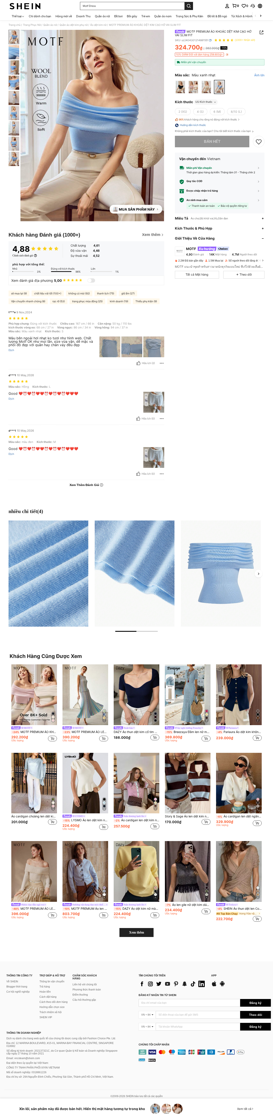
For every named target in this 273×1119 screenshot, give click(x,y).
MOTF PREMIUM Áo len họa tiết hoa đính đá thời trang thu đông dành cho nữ (85, 908)
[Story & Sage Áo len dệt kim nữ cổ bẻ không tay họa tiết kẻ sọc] (188, 783)
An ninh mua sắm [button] (197, 200)
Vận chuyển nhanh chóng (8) (28, 301)
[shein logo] (25, 6)
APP (213, 975)
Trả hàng (44, 986)
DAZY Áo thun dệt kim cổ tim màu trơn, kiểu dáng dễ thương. (136, 732)
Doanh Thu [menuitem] (83, 16)
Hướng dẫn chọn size (52, 1007)
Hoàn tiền (45, 991)
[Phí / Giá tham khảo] (204, 48)
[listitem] (34, 705)
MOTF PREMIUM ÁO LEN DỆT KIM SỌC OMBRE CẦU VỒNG (85, 732)
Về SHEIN (12, 981)
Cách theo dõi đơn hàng (53, 1001)
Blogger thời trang (16, 986)
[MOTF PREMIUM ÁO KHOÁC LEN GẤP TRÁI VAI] (34, 694)
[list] (173, 984)
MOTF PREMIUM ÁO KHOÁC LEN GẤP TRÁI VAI (34, 732)
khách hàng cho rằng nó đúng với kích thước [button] (208, 119)
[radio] (180, 87)
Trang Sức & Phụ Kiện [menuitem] (189, 16)
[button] (252, 6)
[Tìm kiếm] (188, 6)
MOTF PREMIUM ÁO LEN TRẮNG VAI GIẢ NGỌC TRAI (34, 908)
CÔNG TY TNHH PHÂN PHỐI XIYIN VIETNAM (33, 1067)
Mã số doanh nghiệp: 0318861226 (26, 1072)
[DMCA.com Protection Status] (152, 1059)
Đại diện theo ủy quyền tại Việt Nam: (27, 1062)
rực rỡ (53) (58, 301)
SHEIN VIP (45, 1017)
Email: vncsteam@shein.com (23, 1058)
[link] (235, 5)
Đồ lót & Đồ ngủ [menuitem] (217, 16)
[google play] (222, 985)
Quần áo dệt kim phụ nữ (74, 24)
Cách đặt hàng (48, 996)
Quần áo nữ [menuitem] (102, 16)
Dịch (11, 350)
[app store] (214, 985)
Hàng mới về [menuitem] (63, 16)
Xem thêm (136, 932)
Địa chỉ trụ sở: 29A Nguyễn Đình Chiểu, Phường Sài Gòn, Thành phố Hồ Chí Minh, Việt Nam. (60, 1076)
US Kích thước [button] (203, 102)
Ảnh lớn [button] (259, 75)
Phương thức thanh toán (87, 989)
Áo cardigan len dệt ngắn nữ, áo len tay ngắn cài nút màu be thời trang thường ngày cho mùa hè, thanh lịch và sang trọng (239, 816)
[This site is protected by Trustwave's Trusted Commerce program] (142, 1059)
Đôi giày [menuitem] (132, 16)
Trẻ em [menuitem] (145, 16)
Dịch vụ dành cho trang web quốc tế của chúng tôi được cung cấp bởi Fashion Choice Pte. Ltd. (61, 1038)
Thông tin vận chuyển (51, 981)
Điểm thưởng (80, 994)
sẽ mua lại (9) (19, 293)
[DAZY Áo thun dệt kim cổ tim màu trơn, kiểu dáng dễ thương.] (136, 694)
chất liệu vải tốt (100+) (47, 293)
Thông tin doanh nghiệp (23, 1032)
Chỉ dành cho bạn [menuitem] (40, 16)
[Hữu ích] (138, 363)
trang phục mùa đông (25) (87, 301)
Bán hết (212, 141)
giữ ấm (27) (128, 293)
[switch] (91, 280)
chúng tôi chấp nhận (154, 1044)
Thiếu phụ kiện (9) (146, 301)
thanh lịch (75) (105, 293)
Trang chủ (14, 24)
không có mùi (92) (79, 293)
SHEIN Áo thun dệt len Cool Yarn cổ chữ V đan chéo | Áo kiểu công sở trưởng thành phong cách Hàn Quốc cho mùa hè (239, 908)
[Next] (258, 573)
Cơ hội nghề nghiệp (18, 991)
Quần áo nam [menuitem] (162, 16)
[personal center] (227, 6)
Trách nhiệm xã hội (50, 1012)
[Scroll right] (260, 16)
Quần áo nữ (50, 24)
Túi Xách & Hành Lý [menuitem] (243, 16)
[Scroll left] (255, 16)
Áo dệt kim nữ (98, 24)
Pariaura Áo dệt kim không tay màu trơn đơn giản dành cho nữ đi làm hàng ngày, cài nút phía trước (239, 732)
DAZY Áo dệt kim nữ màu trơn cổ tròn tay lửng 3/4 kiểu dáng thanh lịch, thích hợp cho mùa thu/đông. (137, 908)
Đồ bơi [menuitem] (118, 16)
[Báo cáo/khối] (161, 363)
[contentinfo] (205, 1052)
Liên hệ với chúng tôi (85, 984)
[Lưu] (258, 141)
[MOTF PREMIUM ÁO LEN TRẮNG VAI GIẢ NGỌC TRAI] (34, 871)
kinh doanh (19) (119, 301)
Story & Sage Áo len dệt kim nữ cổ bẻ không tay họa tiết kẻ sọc (188, 816)
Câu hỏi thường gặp (84, 999)
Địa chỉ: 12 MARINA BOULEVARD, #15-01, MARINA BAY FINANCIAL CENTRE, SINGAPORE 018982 (60, 1045)
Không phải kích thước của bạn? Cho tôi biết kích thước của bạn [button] (213, 131)
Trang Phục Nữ (32, 24)
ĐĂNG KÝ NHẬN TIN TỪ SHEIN (157, 995)
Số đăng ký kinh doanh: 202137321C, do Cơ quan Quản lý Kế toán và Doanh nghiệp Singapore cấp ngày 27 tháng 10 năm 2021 (62, 1052)
